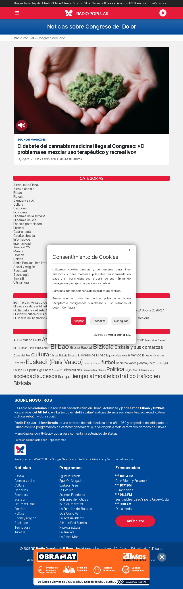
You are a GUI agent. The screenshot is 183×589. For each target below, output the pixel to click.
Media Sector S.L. (119, 334)
